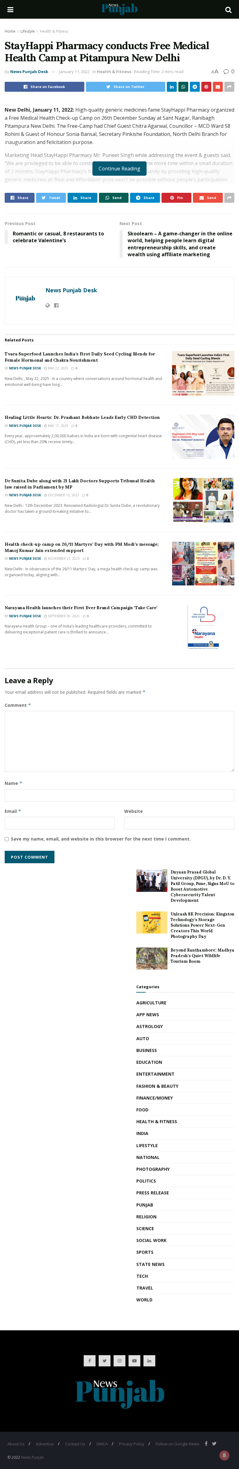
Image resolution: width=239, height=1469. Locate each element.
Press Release (152, 1193)
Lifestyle (28, 31)
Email (13, 811)
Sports (144, 1252)
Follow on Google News (177, 1444)
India (142, 1133)
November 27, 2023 (63, 558)
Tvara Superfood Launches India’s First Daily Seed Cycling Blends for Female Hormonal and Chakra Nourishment (80, 357)
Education (149, 1062)
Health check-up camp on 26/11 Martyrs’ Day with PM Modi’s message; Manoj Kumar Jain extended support (82, 547)
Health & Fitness (54, 31)
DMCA (102, 1444)
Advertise (45, 1444)
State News (150, 1264)
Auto (142, 1038)
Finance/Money (154, 1098)
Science (145, 1228)
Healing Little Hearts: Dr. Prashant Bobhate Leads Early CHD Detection (82, 417)
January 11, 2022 (74, 71)
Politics (146, 1181)
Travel (144, 1288)
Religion (146, 1217)
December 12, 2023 (63, 495)
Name (13, 783)
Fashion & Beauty (157, 1086)
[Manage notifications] (224, 1455)
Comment (18, 705)
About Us (16, 1444)
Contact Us (75, 1444)
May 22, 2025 (57, 368)
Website (133, 811)
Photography (153, 1169)
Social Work (151, 1240)
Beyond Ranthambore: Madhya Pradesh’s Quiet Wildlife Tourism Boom (202, 956)
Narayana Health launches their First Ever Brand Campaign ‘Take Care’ (81, 607)
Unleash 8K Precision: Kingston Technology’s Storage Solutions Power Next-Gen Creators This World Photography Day (202, 925)
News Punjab (32, 1457)
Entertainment (155, 1074)
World (144, 1300)
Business (146, 1050)
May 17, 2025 (57, 426)
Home (10, 31)
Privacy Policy (131, 1444)
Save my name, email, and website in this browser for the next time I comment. (101, 839)
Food (142, 1110)
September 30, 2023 (63, 616)
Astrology (149, 1026)
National (148, 1157)
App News (147, 1014)
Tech (142, 1276)
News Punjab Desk (29, 71)
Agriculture (151, 1003)
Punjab (144, 1205)
